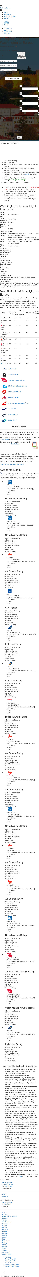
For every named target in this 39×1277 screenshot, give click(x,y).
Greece (4, 1231)
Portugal (4, 1247)
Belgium (4, 1214)
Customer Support (5, 8)
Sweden (4, 1250)
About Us (8, 1257)
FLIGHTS (6, 21)
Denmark (5, 1224)
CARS (5, 25)
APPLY (19, 137)
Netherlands (6, 1241)
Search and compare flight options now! (12, 464)
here (20, 1176)
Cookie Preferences (11, 1263)
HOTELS (6, 23)
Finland (4, 1226)
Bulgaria (4, 1218)
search (27, 174)
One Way (21, 55)
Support (6, 18)
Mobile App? (15, 444)
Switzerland (5, 1252)
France (4, 1227)
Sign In (6, 12)
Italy (3, 1239)
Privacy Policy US (10, 1259)
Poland (4, 1245)
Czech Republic (7, 1222)
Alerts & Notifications (10, 16)
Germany (5, 1229)
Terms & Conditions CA (12, 1266)
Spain (4, 1248)
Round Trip (21, 53)
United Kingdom (7, 1254)
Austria (4, 1212)
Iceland (4, 1235)
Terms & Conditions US (12, 1265)
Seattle (4, 1194)
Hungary (4, 1233)
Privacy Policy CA (10, 1261)
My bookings (7, 14)
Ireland (4, 1237)
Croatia (4, 1220)
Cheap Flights (8, 1183)
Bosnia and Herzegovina (9, 1216)
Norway (4, 1243)
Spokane (5, 1196)
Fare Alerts (5, 439)
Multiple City (21, 58)
